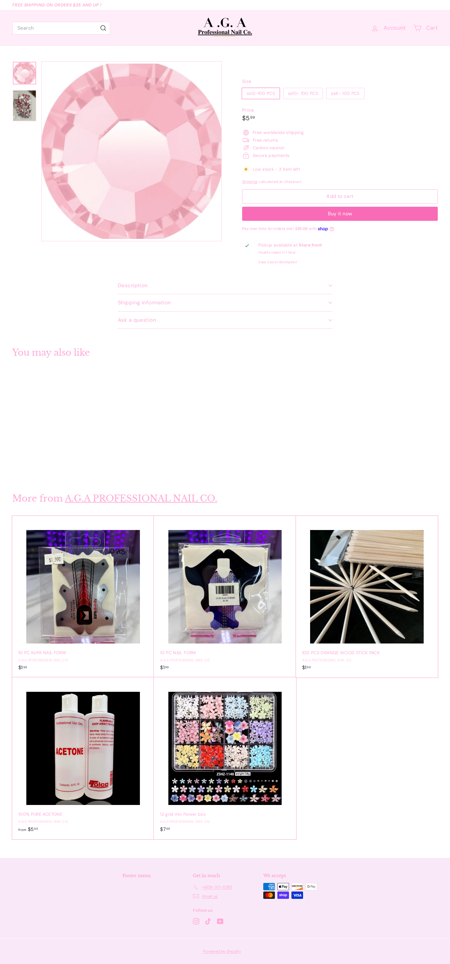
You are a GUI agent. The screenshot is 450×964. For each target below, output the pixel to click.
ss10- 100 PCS (303, 93)
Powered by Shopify (222, 951)
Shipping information (144, 302)
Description (133, 285)
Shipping (250, 181)
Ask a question (137, 320)
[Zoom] (131, 151)
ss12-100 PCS (261, 93)
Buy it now (340, 213)
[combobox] (61, 28)
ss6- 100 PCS (345, 93)
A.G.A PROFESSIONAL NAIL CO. (141, 498)
